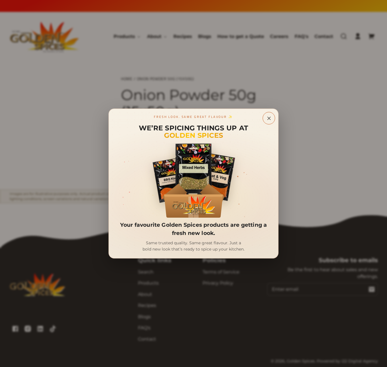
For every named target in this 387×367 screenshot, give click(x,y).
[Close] (268, 118)
